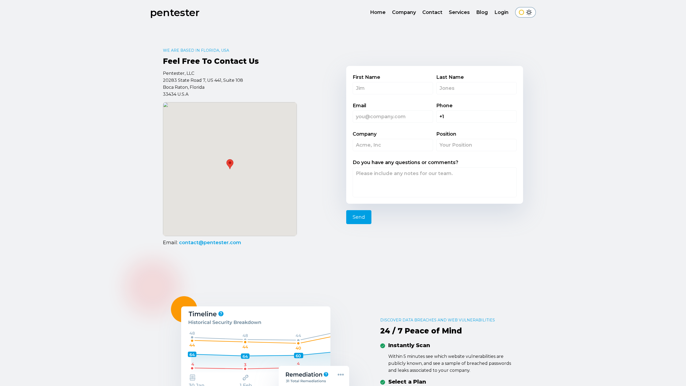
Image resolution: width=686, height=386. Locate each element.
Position (446, 134)
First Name (366, 77)
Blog (482, 12)
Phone (444, 106)
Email (359, 106)
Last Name (450, 77)
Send (359, 217)
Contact (432, 12)
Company (404, 12)
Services (459, 12)
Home (378, 12)
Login (501, 12)
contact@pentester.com (210, 243)
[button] (229, 164)
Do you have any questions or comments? (405, 162)
